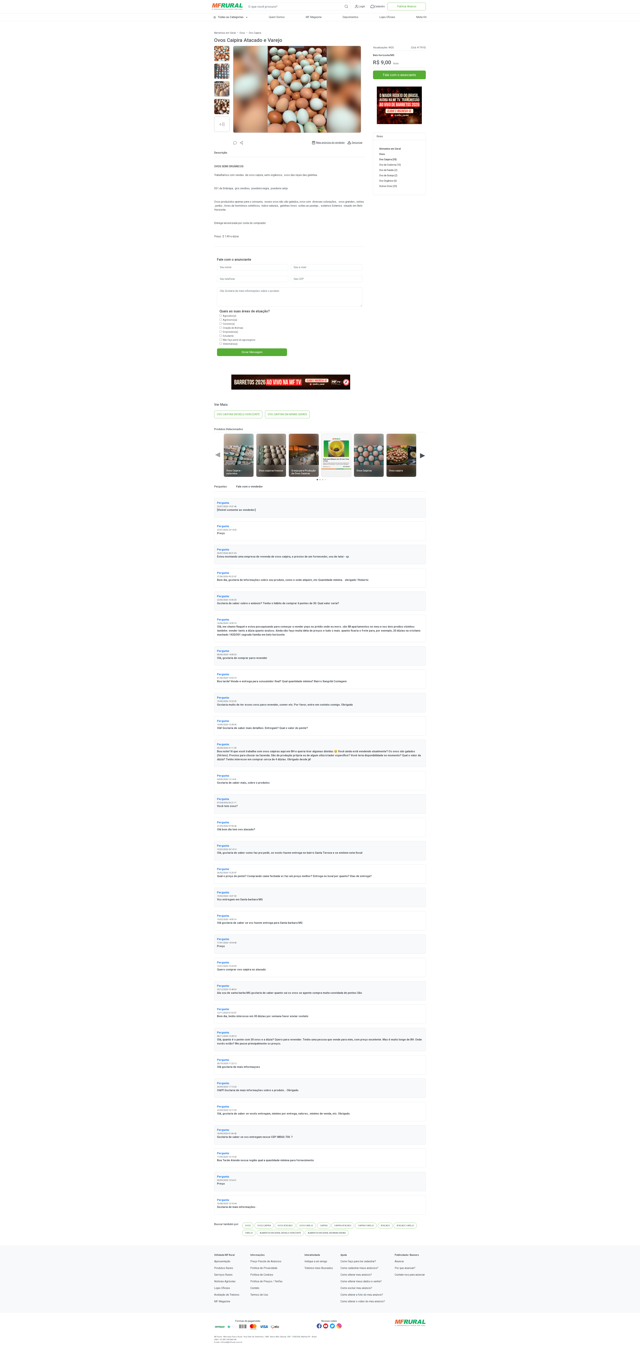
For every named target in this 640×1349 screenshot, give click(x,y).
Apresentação (222, 1261)
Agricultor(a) (229, 316)
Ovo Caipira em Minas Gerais (287, 414)
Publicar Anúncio (406, 6)
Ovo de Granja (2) (388, 175)
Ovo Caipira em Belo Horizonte (238, 414)
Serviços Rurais (223, 1274)
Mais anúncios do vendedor (330, 142)
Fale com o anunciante (399, 75)
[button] (346, 6)
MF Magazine (314, 17)
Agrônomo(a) (230, 320)
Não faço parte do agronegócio (239, 340)
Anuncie (399, 1261)
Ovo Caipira (255, 33)
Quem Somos (277, 17)
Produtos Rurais (223, 1268)
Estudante (228, 336)
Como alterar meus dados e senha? (361, 1281)
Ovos (242, 33)
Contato (254, 1288)
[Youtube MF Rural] (325, 1325)
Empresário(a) (230, 332)
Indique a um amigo (315, 1261)
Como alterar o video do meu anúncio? (362, 1301)
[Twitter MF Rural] (332, 1325)
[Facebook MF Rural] (319, 1325)
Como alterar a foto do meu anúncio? (361, 1294)
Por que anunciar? (405, 1268)
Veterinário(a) (230, 344)
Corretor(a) (229, 324)
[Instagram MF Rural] (339, 1325)
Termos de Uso (259, 1294)
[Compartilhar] (242, 143)
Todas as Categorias (230, 17)
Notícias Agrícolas (225, 1281)
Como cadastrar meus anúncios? (359, 1268)
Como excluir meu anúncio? (356, 1288)
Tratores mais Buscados (318, 1268)
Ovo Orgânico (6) (388, 180)
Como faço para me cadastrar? (358, 1261)
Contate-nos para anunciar (410, 1274)
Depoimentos (350, 17)
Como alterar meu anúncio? (356, 1274)
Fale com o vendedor (249, 486)
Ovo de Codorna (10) (390, 164)
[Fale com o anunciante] (235, 143)
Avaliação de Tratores (226, 1294)
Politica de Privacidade (263, 1268)
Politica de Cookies (261, 1274)
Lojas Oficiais (387, 17)
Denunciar (357, 142)
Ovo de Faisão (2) (388, 170)
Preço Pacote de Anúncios (265, 1261)
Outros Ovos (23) (388, 186)
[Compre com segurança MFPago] (220, 1326)
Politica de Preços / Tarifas (266, 1281)
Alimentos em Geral (225, 33)
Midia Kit (421, 17)
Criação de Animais (233, 328)
